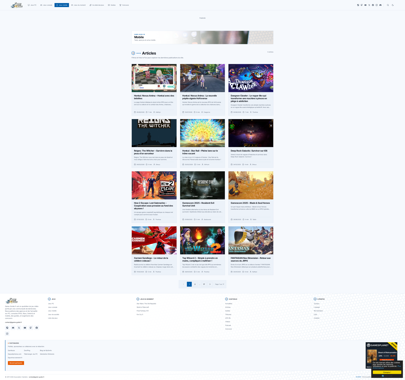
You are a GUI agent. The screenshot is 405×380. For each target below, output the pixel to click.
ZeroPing (27, 350)
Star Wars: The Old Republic (146, 303)
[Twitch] (361, 5)
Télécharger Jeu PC (31, 354)
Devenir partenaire (16, 363)
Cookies (316, 318)
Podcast (228, 325)
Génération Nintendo (47, 354)
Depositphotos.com (14, 354)
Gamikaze (11, 350)
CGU (315, 314)
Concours (228, 329)
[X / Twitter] (369, 5)
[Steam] (358, 5)
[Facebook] (373, 5)
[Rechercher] (388, 5)
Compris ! (387, 372)
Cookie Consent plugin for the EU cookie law (387, 376)
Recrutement (318, 311)
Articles (227, 307)
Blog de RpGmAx (46, 350)
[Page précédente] (183, 284)
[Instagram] (376, 5)
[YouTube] (365, 5)
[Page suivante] (210, 284)
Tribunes (228, 314)
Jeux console (52, 307)
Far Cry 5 (140, 314)
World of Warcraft (143, 307)
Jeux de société (53, 314)
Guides (227, 311)
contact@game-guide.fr (13, 322)
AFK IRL (228, 318)
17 (204, 284)
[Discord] (380, 5)
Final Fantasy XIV (143, 311)
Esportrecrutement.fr (15, 357)
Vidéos (227, 322)
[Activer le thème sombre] (393, 5)
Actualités (228, 303)
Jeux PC (51, 303)
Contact (316, 303)
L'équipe (317, 307)
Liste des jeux (53, 318)
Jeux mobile (52, 311)
